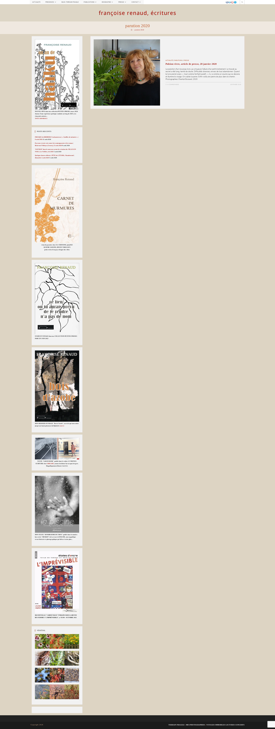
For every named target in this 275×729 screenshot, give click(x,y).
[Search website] (242, 2)
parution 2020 (139, 30)
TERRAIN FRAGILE (176, 725)
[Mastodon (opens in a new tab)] (238, 2)
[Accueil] (131, 30)
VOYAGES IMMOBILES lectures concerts (225, 725)
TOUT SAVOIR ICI (41, 118)
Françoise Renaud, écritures (137, 13)
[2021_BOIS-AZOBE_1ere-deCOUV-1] (57, 386)
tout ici (62, 426)
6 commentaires (173, 84)
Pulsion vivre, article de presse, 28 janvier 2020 (191, 64)
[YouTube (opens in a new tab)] (232, 2)
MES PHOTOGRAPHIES (195, 725)
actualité (169, 60)
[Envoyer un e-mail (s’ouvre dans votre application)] (235, 2)
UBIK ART (50, 463)
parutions (178, 60)
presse (186, 60)
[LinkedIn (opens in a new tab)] (229, 2)
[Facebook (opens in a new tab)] (227, 2)
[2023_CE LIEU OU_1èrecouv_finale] (57, 298)
